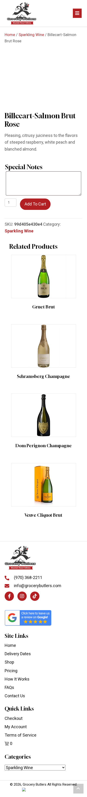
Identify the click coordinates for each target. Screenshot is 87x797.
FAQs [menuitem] (9, 687)
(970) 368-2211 (28, 577)
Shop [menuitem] (9, 662)
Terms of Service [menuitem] (20, 735)
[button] (9, 596)
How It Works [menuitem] (17, 679)
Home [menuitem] (10, 645)
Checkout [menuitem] (14, 718)
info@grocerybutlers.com (37, 585)
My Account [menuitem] (16, 726)
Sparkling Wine (31, 35)
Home (10, 35)
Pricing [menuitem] (11, 670)
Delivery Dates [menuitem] (18, 653)
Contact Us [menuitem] (15, 695)
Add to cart (35, 204)
